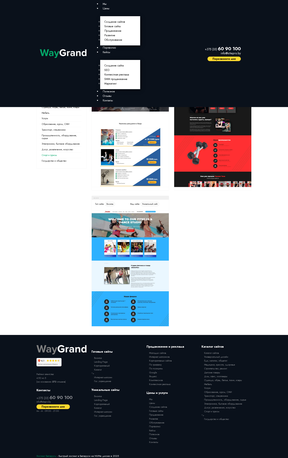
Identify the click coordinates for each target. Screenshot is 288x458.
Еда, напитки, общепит (215, 360)
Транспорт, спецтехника (54, 129)
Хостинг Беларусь (46, 456)
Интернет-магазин (103, 377)
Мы (104, 4)
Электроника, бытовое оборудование (61, 143)
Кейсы (106, 52)
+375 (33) (223, 49)
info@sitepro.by (231, 53)
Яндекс (153, 376)
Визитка (98, 358)
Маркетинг (110, 83)
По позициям (156, 368)
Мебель (46, 113)
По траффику (155, 364)
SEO (107, 70)
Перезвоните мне (224, 59)
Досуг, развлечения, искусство (57, 149)
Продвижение (112, 31)
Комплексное (156, 380)
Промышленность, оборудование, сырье (59, 137)
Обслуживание (113, 40)
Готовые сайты (112, 26)
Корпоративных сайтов (160, 360)
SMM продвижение (115, 79)
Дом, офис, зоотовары (215, 376)
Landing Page (101, 361)
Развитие (109, 35)
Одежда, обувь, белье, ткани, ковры (60, 107)
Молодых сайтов (157, 353)
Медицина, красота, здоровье (219, 364)
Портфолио (109, 48)
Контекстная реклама (116, 74)
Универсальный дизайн (216, 356)
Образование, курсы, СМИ (55, 124)
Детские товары (212, 372)
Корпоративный (102, 365)
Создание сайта (114, 65)
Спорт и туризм (49, 155)
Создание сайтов (114, 22)
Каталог (98, 369)
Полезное (109, 91)
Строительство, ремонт (215, 368)
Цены (106, 8)
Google (153, 372)
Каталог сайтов (211, 353)
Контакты (108, 100)
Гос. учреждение (102, 381)
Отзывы (107, 96)
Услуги (45, 118)
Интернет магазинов (159, 356)
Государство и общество (54, 160)
